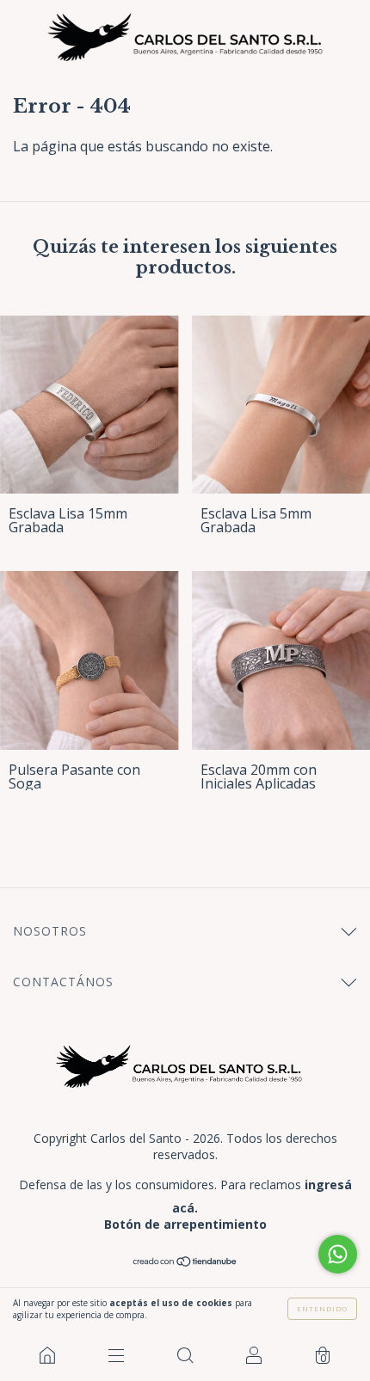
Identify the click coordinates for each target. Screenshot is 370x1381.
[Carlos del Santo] (47, 1355)
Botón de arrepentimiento (185, 1224)
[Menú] (116, 1355)
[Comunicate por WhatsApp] (337, 1254)
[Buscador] (185, 1355)
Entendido (322, 1308)
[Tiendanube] (185, 1262)
